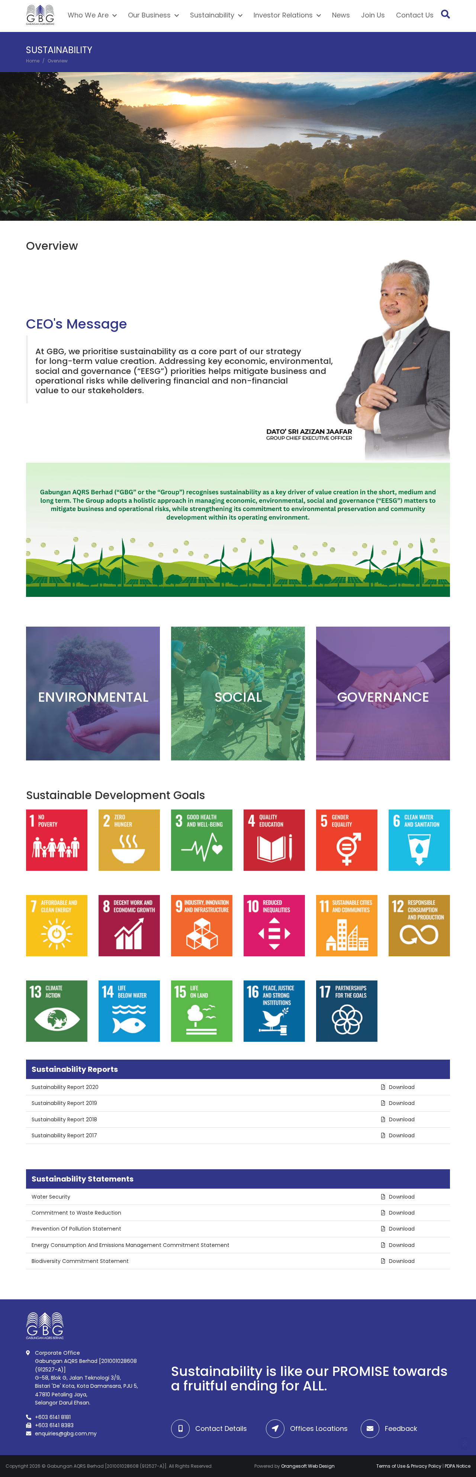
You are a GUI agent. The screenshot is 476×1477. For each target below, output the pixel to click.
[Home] (41, 16)
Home (32, 61)
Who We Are (89, 16)
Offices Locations (319, 1428)
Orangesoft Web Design (308, 1466)
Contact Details (221, 1428)
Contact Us (416, 16)
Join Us (374, 16)
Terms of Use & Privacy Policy (408, 1466)
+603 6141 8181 (53, 1417)
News (342, 16)
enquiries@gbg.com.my (66, 1433)
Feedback (401, 1428)
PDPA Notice (457, 1466)
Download (402, 1087)
